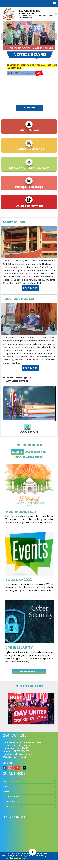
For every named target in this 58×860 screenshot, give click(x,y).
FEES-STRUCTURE (11, 781)
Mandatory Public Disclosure (29, 168)
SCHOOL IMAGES (11, 801)
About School (29, 130)
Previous (5, 36)
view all (29, 107)
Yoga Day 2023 (18, 579)
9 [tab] (43, 48)
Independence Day (21, 511)
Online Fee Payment (29, 206)
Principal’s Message (29, 187)
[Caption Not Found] (31, 708)
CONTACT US (9, 806)
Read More (30, 288)
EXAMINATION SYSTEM (13, 796)
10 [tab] (48, 48)
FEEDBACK (8, 791)
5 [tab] (26, 48)
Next (53, 36)
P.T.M (5, 786)
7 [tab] (35, 48)
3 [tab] (18, 48)
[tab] (17, 452)
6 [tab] (31, 48)
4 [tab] (22, 48)
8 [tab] (39, 48)
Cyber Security (19, 647)
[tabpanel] (29, 566)
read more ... (29, 671)
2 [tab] (14, 48)
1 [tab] (10, 48)
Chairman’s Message (29, 149)
